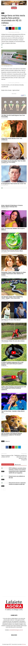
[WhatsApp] (16, 28)
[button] (2, 8)
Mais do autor (18, 464)
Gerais (2, 11)
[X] (10, 28)
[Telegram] (19, 28)
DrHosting (24, 644)
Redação (4, 25)
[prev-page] (2, 489)
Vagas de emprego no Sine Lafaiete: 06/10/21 (7, 456)
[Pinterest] (13, 28)
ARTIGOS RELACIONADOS (7, 464)
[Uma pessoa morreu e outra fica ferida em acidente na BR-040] (4, 484)
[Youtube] (17, 639)
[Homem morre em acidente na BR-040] (4, 477)
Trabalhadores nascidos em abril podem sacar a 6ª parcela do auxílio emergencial (20, 457)
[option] (14, 3)
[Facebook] (7, 28)
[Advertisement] (14, 506)
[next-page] (4, 489)
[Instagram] (14, 639)
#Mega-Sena (7, 441)
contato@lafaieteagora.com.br (16, 630)
